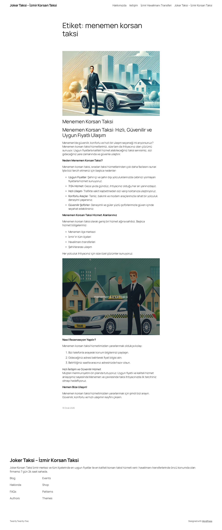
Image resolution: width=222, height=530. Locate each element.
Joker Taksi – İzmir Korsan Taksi (33, 5)
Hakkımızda (119, 5)
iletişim (133, 5)
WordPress (207, 521)
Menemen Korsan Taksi (87, 121)
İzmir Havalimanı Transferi (156, 5)
